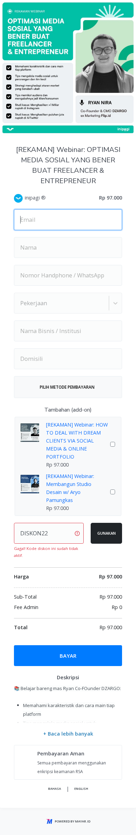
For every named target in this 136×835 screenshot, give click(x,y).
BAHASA (54, 788)
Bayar (68, 655)
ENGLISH (81, 788)
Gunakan (106, 533)
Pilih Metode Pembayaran (67, 387)
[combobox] (21, 303)
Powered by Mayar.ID (72, 821)
